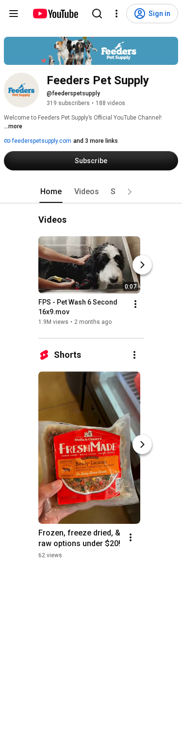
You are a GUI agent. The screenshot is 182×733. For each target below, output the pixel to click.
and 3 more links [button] (95, 140)
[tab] (51, 191)
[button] (129, 191)
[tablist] (91, 191)
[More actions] (135, 304)
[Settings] (116, 13)
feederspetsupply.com (41, 140)
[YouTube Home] (55, 13)
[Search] (97, 13)
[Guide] (13, 13)
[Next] (142, 265)
